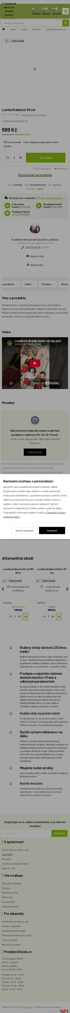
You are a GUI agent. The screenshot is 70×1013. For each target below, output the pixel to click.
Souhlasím (52, 530)
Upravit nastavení (24, 530)
